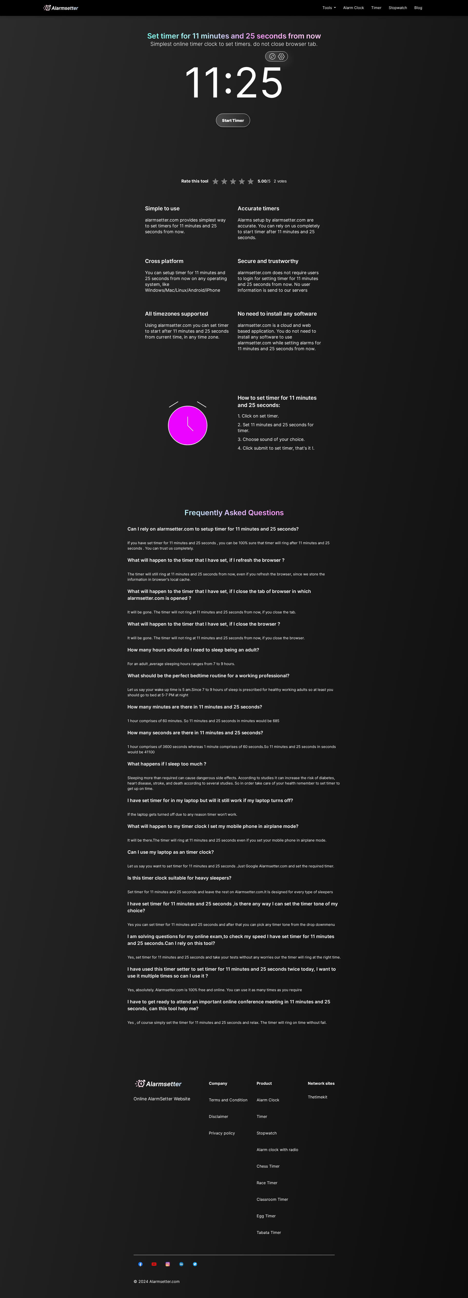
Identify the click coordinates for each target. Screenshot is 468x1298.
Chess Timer (268, 1166)
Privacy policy (222, 1133)
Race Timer (267, 1182)
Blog (418, 7)
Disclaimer (218, 1116)
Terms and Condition (228, 1099)
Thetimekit (317, 1097)
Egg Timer (266, 1215)
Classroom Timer (272, 1199)
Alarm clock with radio (277, 1149)
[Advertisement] (24, 117)
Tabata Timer (269, 1232)
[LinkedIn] (140, 1264)
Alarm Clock (353, 7)
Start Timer (233, 120)
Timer (376, 7)
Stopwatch (398, 7)
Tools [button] (327, 7)
